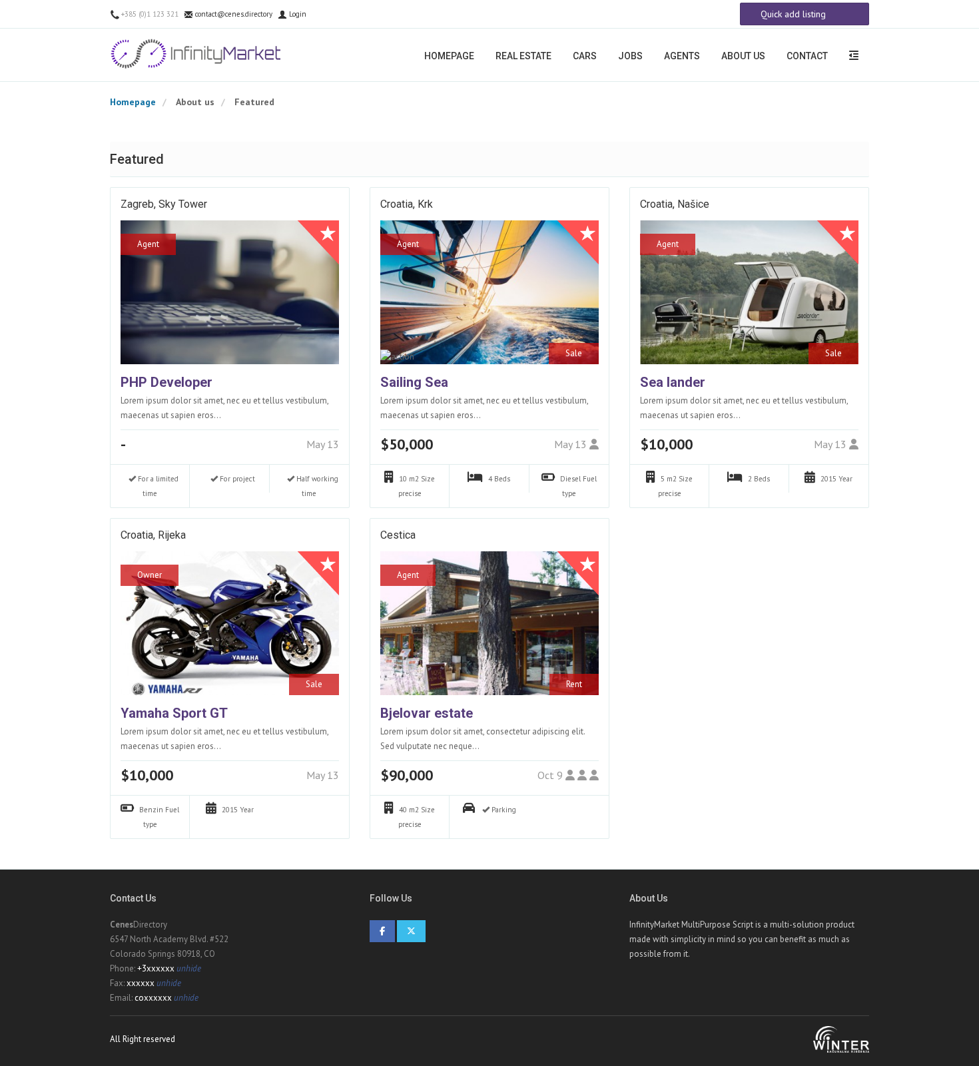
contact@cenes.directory (232, 14)
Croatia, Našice (674, 204)
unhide (188, 968)
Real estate (523, 56)
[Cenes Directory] (197, 54)
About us (743, 56)
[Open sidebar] (853, 55)
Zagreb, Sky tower (164, 204)
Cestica (398, 535)
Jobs (630, 56)
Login (296, 14)
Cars (585, 56)
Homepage (449, 56)
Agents (682, 56)
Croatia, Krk (406, 204)
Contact (807, 56)
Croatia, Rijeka (153, 535)
